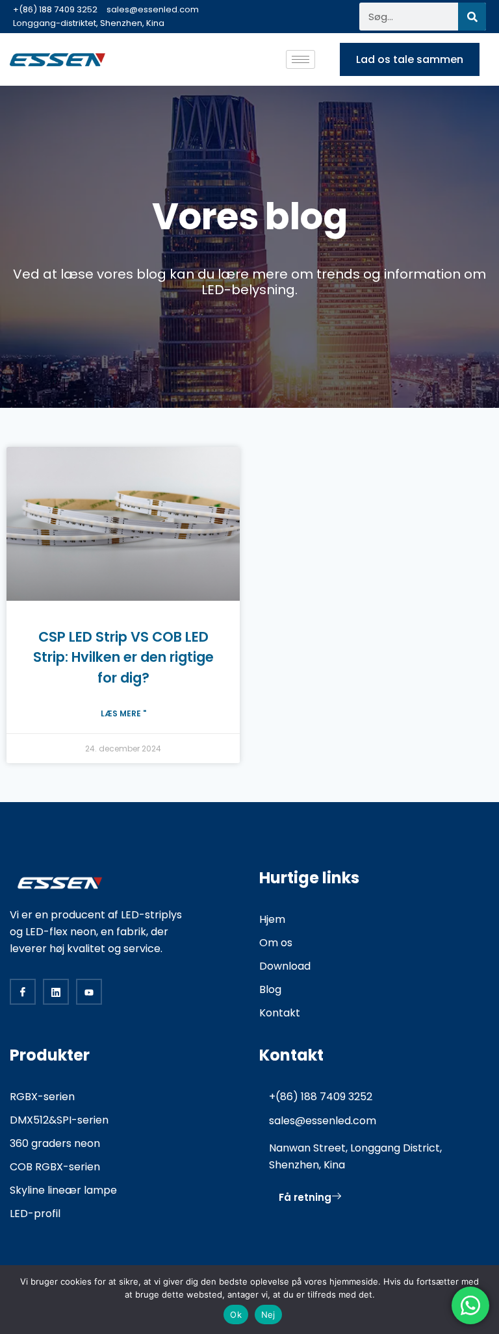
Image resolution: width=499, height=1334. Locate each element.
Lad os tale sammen (409, 59)
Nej (268, 1314)
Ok (236, 1314)
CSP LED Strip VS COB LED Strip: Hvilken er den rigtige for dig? (123, 657)
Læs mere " (123, 713)
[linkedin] (56, 992)
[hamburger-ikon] (300, 59)
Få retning (305, 1197)
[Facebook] (23, 992)
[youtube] (89, 992)
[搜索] (472, 17)
